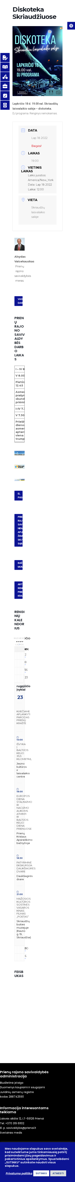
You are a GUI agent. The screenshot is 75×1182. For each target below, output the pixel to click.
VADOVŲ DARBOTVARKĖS (20, 301)
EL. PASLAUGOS (20, 495)
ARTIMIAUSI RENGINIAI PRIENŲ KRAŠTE (20, 590)
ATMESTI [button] (58, 1173)
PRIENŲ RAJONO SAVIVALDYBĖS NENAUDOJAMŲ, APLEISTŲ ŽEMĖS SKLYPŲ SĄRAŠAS (20, 530)
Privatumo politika (19, 1173)
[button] (71, 26)
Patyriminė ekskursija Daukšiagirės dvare (26, 867)
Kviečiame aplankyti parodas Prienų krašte (23, 717)
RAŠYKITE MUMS (20, 564)
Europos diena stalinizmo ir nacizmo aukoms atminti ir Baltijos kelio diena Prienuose (24, 812)
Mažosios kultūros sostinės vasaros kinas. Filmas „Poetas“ (24, 907)
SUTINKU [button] (41, 1173)
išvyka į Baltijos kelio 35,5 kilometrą (24, 751)
